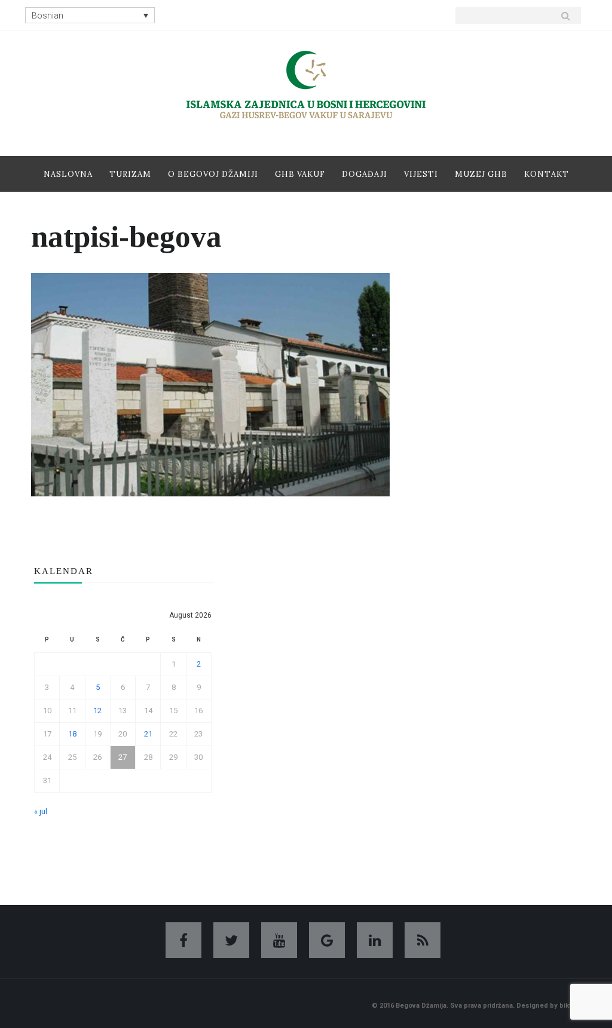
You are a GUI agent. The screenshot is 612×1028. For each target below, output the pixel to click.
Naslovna (68, 174)
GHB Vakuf (300, 174)
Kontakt (546, 174)
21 (148, 733)
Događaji (364, 174)
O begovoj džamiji (213, 174)
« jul (40, 811)
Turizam (130, 174)
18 (72, 733)
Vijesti (421, 174)
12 (97, 710)
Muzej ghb (481, 174)
